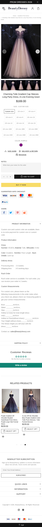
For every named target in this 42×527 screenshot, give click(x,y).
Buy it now (21, 185)
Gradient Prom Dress (23, 15)
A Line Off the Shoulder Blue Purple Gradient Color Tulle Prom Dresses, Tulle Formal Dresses (31, 419)
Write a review (21, 365)
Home (14, 15)
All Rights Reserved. (33, 505)
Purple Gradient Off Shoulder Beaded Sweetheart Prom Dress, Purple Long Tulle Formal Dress (9, 420)
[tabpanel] (10, 416)
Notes (3, 161)
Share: (4, 209)
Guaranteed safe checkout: (13, 191)
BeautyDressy (17, 8)
